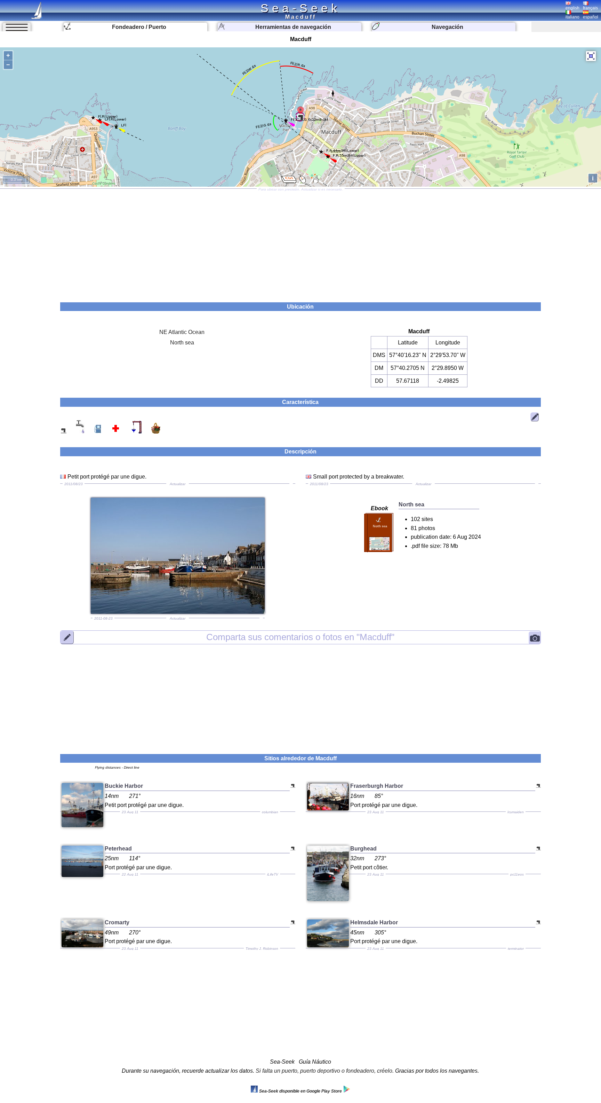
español (590, 17)
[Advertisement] (300, 243)
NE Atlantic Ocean (182, 332)
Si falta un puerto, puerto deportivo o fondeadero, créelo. (325, 1071)
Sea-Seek (300, 8)
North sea (182, 342)
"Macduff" (300, 637)
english (572, 8)
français (590, 8)
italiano (572, 17)
